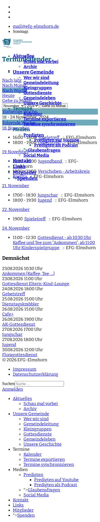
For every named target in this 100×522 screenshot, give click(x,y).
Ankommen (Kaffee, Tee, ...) (28, 273)
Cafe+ (8, 314)
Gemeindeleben (39, 97)
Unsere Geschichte (42, 102)
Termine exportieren (44, 118)
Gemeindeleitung (41, 82)
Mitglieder (25, 172)
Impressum (24, 369)
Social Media (36, 155)
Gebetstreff (13, 293)
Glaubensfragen (44, 150)
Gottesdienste (37, 92)
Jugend (45, 200)
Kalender (32, 113)
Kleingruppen (37, 87)
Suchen (8, 383)
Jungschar (48, 195)
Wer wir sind (36, 77)
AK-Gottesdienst (18, 324)
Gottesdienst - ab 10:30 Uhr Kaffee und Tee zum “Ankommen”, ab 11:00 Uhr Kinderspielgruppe (54, 242)
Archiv (30, 66)
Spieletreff (35, 218)
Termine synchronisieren (49, 124)
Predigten (33, 135)
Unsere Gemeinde (33, 72)
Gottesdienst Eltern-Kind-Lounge (35, 283)
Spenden (27, 178)
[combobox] (39, 384)
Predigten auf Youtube (56, 140)
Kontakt (22, 161)
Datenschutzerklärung (35, 374)
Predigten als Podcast (56, 145)
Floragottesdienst (19, 354)
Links (19, 167)
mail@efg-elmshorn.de (36, 26)
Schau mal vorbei (40, 61)
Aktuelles (23, 56)
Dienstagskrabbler (20, 304)
